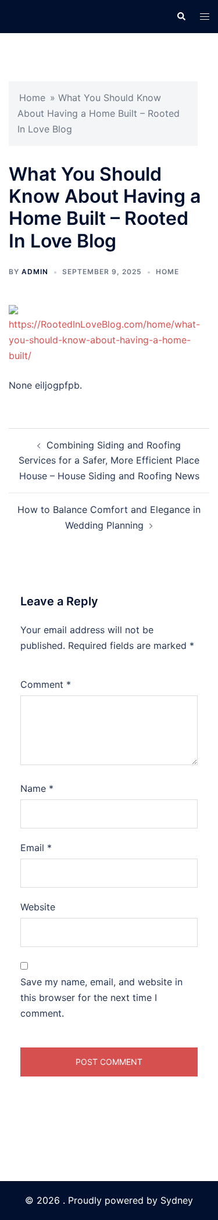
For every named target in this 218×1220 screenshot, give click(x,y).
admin (35, 271)
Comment (45, 684)
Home (32, 97)
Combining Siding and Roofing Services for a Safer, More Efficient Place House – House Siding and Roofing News (109, 460)
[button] (180, 16)
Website (37, 907)
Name (36, 788)
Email (36, 847)
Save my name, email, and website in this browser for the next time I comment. (101, 997)
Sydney (176, 1200)
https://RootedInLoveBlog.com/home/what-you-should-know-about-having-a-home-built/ (104, 339)
